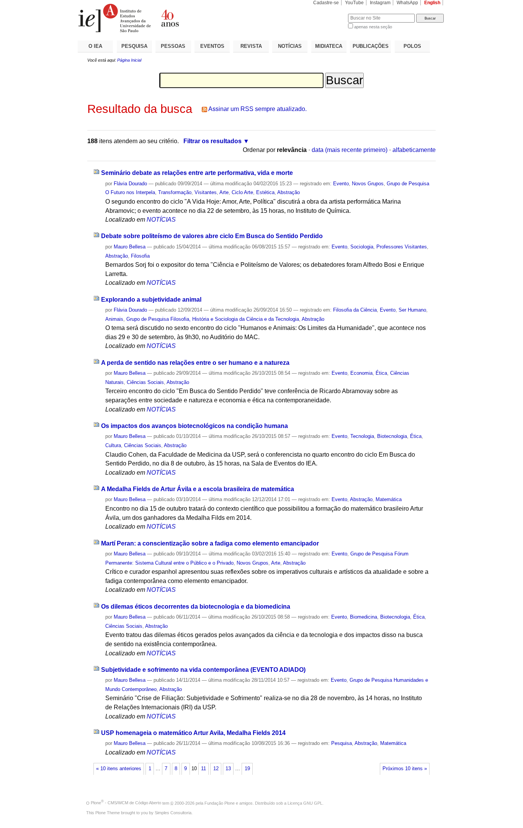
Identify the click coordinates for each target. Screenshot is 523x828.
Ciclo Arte (242, 192)
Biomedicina (363, 617)
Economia (361, 373)
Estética (265, 192)
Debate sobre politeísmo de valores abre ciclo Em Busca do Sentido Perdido (212, 236)
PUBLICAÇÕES (371, 46)
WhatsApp (407, 2)
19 (247, 768)
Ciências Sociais (145, 382)
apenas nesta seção (373, 26)
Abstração (288, 192)
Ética (381, 373)
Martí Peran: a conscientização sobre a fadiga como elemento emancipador (210, 543)
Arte (224, 192)
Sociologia (361, 247)
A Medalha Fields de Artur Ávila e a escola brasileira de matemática (197, 489)
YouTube (354, 2)
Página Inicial (129, 60)
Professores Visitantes (401, 247)
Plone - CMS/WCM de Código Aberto (126, 802)
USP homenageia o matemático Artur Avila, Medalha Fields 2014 (193, 733)
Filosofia (140, 256)
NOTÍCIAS (290, 46)
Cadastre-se (326, 2)
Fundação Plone (219, 802)
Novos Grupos (368, 183)
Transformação (174, 192)
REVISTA (251, 46)
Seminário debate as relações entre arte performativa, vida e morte (197, 173)
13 (228, 768)
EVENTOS (212, 46)
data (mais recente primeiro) (349, 150)
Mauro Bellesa (129, 247)
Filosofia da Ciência (355, 310)
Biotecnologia (392, 436)
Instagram (380, 2)
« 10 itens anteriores (118, 768)
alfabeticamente (414, 150)
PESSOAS (173, 46)
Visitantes (205, 192)
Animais (114, 319)
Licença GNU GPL (305, 802)
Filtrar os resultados (212, 141)
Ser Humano (412, 310)
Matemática (389, 499)
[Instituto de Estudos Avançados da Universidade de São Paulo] (170, 18)
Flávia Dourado (130, 183)
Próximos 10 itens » (404, 768)
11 (203, 768)
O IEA (95, 46)
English (432, 2)
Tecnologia (362, 436)
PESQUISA (134, 46)
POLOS (412, 46)
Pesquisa (341, 743)
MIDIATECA (328, 46)
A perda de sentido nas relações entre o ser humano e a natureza (195, 362)
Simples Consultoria (173, 812)
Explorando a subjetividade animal (151, 299)
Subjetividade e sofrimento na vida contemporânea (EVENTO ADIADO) (203, 669)
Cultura (113, 445)
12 (216, 768)
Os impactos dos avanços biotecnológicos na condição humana (194, 426)
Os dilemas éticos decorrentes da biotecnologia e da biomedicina (195, 606)
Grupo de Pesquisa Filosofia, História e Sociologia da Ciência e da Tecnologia (212, 319)
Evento (341, 183)
